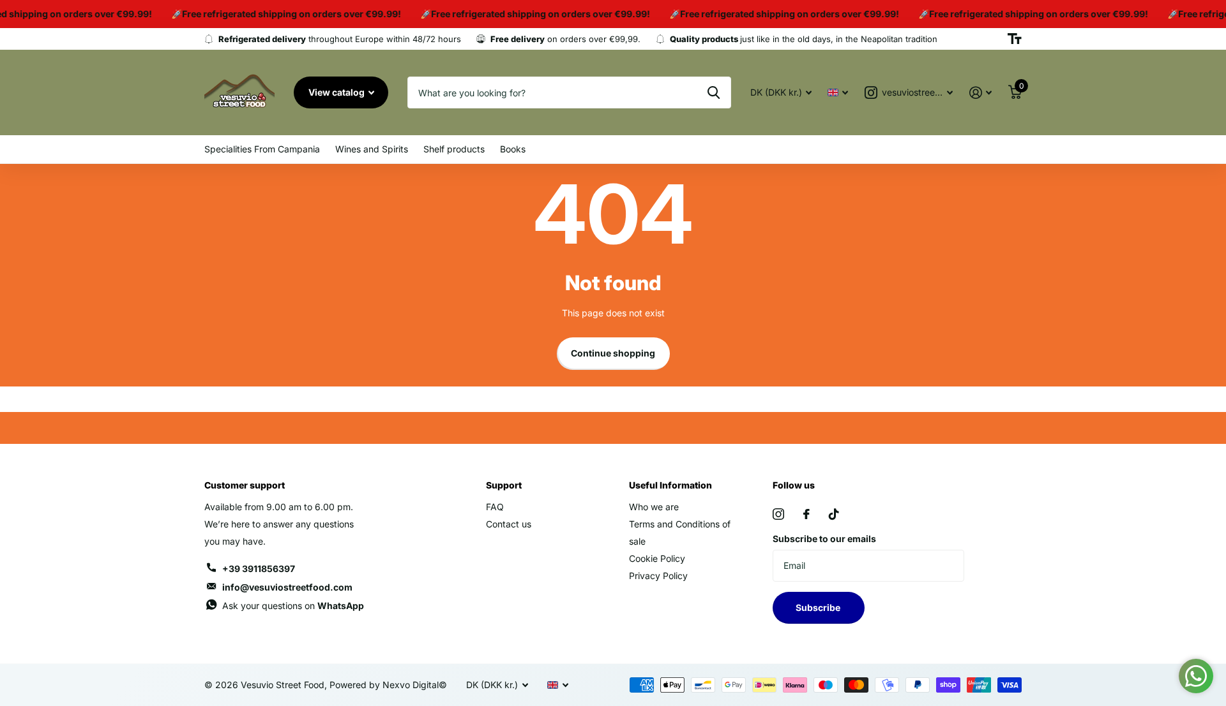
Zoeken (713, 92)
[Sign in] (980, 92)
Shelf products (454, 148)
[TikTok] (834, 514)
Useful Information (670, 485)
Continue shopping (613, 353)
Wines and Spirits (371, 148)
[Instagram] (778, 514)
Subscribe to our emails (824, 538)
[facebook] (806, 514)
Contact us (508, 523)
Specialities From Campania (262, 148)
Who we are (654, 506)
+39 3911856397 (258, 568)
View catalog (337, 92)
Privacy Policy (658, 575)
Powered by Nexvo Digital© (388, 684)
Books (513, 148)
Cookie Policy (657, 558)
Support (504, 485)
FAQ (495, 506)
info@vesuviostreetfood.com (287, 587)
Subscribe (819, 607)
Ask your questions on (293, 605)
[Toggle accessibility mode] (1015, 39)
